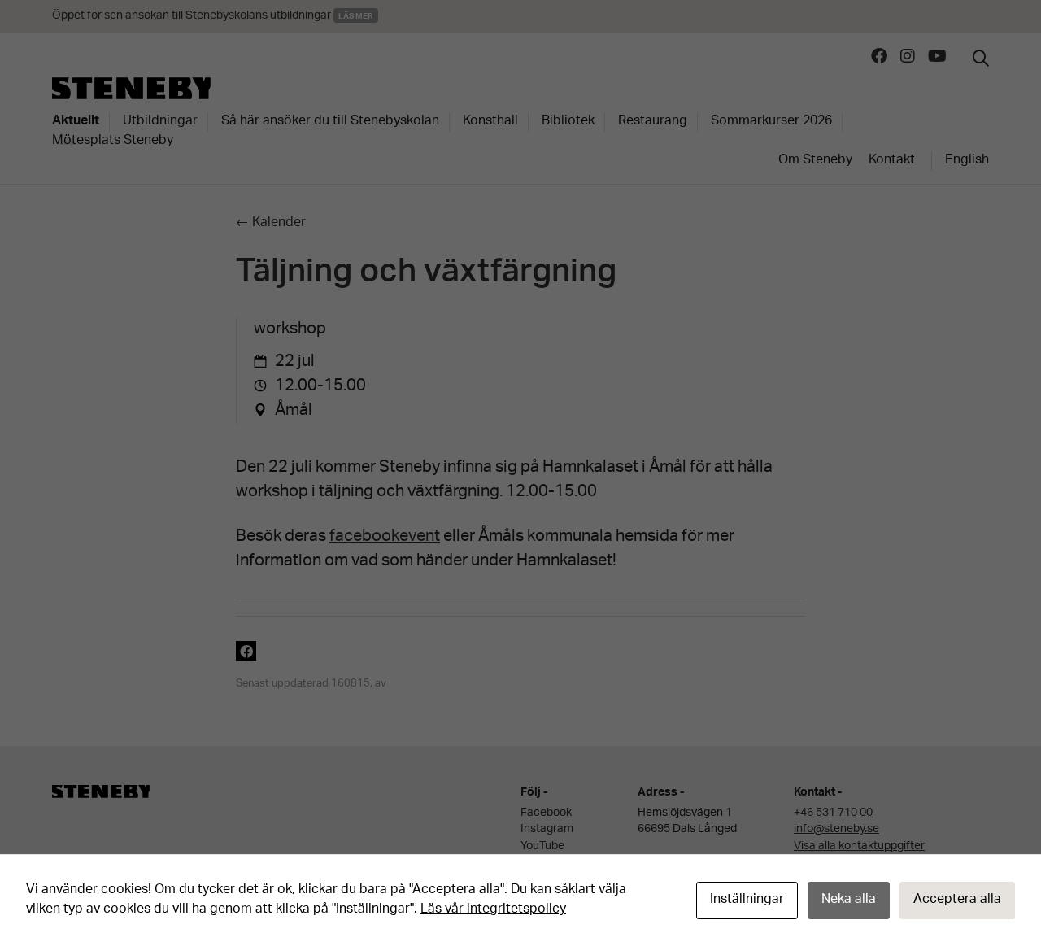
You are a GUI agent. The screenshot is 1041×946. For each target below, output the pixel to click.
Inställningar (747, 900)
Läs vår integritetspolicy (493, 909)
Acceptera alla (957, 900)
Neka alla (848, 900)
